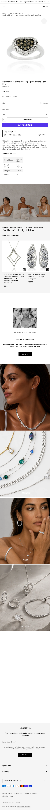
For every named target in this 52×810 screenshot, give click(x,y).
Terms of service (31, 793)
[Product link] (13, 263)
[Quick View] (23, 268)
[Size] (25, 103)
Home (4, 13)
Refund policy (7, 793)
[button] (5, 7)
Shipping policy (7, 796)
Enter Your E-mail (9, 742)
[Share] (4, 119)
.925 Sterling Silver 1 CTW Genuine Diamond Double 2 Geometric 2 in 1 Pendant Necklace (13, 276)
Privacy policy (18, 793)
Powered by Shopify (23, 807)
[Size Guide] (5, 109)
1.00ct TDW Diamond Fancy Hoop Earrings (35, 274)
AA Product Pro (15, 13)
